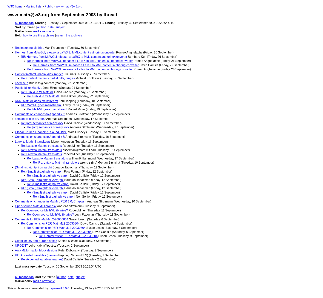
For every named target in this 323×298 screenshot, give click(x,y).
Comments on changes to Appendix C (40, 114)
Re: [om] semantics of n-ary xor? (42, 123)
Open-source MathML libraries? (35, 206)
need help (21, 83)
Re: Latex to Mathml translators (41, 145)
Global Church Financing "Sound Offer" (41, 132)
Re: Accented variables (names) (42, 259)
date (51, 27)
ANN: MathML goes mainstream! (36, 101)
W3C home (14, 6)
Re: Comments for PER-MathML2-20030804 (50, 223)
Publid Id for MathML (28, 87)
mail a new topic (44, 31)
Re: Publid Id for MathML (37, 92)
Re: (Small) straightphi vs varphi (42, 171)
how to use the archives (38, 35)
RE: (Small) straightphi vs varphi (42, 180)
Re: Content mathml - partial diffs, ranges (48, 78)
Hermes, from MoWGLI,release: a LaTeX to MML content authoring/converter (65, 52)
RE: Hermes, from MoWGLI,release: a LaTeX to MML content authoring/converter (74, 56)
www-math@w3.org (69, 6)
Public (48, 6)
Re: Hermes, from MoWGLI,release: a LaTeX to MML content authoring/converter (80, 60)
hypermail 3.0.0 (59, 288)
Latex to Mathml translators (32, 141)
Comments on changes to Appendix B (40, 136)
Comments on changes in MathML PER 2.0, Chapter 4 (51, 201)
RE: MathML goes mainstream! (41, 105)
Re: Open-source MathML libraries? (44, 210)
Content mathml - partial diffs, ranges (39, 74)
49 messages (24, 22)
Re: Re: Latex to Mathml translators (56, 162)
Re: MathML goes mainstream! (47, 109)
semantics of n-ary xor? (30, 118)
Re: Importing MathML (29, 47)
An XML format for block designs (36, 250)
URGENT (21, 245)
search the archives (69, 35)
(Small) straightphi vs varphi (33, 167)
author (41, 27)
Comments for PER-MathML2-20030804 (41, 219)
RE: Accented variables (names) (36, 255)
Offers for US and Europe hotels (36, 240)
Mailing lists (33, 6)
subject (60, 27)
